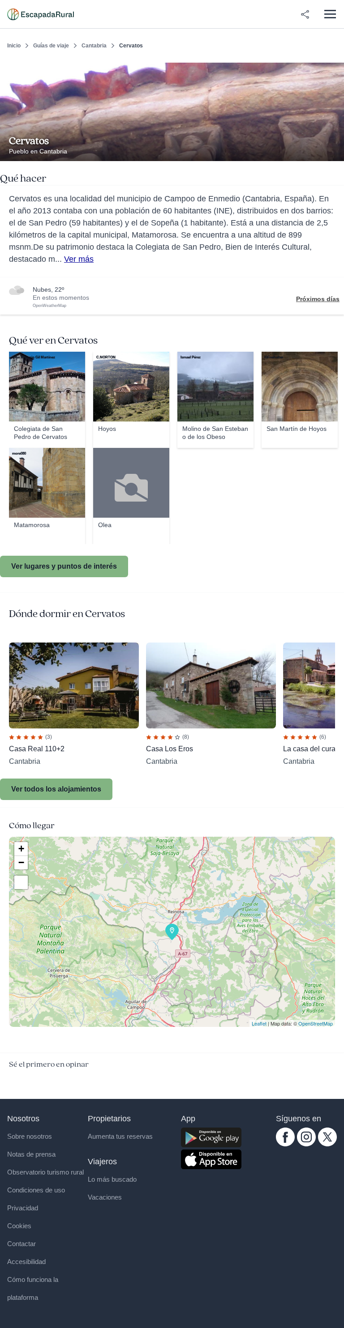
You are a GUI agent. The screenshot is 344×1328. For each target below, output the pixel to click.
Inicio (14, 46)
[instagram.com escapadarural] (306, 1144)
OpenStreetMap (315, 1023)
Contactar (21, 1243)
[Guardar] (334, 69)
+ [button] (21, 848)
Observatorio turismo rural (45, 1172)
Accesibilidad (26, 1261)
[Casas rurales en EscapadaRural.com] (40, 14)
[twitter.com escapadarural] (327, 1144)
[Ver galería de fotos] (335, 150)
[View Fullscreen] (21, 882)
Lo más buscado (112, 1179)
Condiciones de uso (36, 1190)
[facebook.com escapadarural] (285, 1144)
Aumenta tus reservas (120, 1136)
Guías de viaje (51, 46)
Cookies (19, 1226)
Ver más (79, 259)
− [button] (21, 862)
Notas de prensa (31, 1154)
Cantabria (94, 46)
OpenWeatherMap (49, 305)
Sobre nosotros (29, 1136)
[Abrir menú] (330, 14)
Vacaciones (105, 1197)
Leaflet (259, 1023)
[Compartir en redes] (305, 14)
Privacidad (22, 1208)
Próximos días (318, 298)
